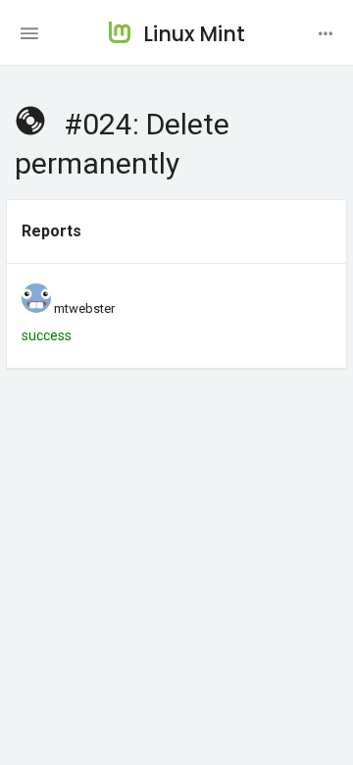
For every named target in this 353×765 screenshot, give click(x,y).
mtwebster (84, 308)
